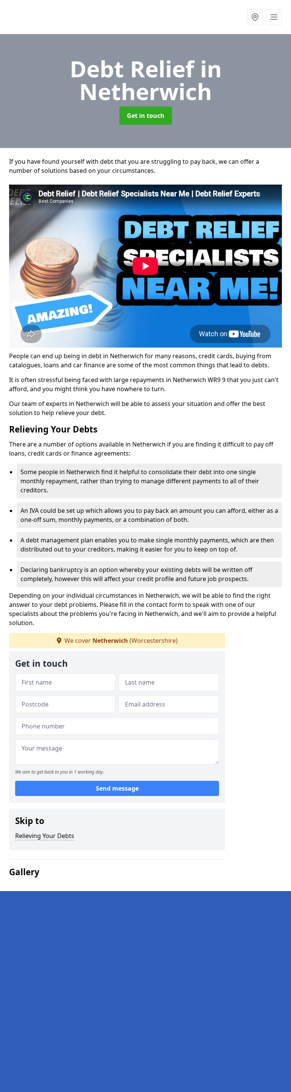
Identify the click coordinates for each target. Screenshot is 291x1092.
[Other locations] (255, 17)
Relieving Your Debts (44, 836)
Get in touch (145, 115)
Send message (117, 788)
